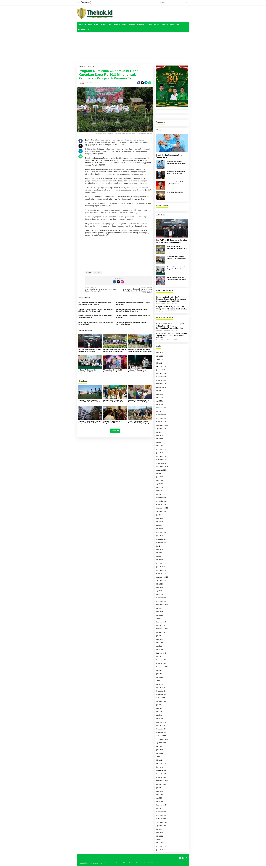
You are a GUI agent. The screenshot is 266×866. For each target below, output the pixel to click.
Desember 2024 (161, 415)
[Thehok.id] (95, 13)
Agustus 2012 (161, 826)
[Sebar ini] (138, 82)
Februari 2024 (161, 449)
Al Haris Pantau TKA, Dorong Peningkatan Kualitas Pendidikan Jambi (114, 401)
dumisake (97, 272)
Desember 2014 (161, 729)
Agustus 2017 (161, 632)
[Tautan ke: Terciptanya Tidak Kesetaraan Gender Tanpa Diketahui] (160, 175)
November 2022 (161, 501)
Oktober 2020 (161, 574)
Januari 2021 (160, 567)
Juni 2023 (159, 477)
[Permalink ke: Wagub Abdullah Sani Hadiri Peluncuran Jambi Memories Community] (115, 361)
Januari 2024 (160, 453)
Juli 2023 (159, 473)
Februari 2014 (161, 763)
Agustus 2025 (161, 387)
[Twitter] (118, 281)
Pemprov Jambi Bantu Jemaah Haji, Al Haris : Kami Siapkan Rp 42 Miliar (95, 316)
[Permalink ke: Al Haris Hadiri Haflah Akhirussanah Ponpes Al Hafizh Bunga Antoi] (115, 341)
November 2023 (161, 460)
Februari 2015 (161, 722)
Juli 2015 (159, 705)
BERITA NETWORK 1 (164, 290)
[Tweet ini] (142, 82)
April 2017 (159, 646)
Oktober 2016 (161, 663)
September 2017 (162, 629)
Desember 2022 (161, 498)
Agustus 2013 (161, 784)
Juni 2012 (159, 832)
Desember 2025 (161, 373)
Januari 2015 (160, 725)
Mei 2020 (159, 584)
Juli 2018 (159, 608)
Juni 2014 (159, 750)
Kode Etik (147, 863)
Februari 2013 (161, 805)
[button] (187, 2)
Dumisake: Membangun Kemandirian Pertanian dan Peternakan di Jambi (175, 162)
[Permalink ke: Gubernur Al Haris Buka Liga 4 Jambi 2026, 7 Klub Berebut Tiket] (90, 392)
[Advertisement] (133, 47)
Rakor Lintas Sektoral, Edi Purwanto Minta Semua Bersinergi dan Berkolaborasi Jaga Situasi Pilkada (137, 290)
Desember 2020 (161, 570)
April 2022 (159, 525)
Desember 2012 (161, 812)
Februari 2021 (161, 563)
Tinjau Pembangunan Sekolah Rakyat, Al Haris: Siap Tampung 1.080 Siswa (138, 422)
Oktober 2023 (161, 463)
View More (115, 430)
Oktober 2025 (161, 380)
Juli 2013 (159, 788)
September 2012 (162, 822)
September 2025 (162, 384)
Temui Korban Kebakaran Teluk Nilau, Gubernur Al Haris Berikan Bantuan (132, 323)
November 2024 (161, 418)
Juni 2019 (159, 587)
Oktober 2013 (161, 777)
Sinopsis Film (156, 863)
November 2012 (161, 815)
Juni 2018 (159, 611)
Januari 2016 (160, 687)
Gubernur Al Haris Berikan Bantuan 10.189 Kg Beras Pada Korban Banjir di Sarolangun (140, 350)
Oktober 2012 (161, 819)
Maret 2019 (160, 594)
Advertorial (81, 83)
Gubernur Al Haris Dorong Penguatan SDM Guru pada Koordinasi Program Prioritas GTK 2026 (114, 422)
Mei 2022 (159, 522)
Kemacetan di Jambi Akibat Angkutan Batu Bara (175, 182)
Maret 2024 (160, 446)
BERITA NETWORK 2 (164, 317)
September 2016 (162, 667)
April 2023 (159, 484)
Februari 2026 (161, 366)
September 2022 (162, 508)
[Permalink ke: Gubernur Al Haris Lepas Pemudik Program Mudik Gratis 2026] (90, 413)
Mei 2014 (159, 753)
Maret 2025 (160, 404)
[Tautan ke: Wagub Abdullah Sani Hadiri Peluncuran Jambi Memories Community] (160, 280)
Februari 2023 (161, 491)
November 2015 (161, 694)
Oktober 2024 (161, 422)
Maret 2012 (160, 843)
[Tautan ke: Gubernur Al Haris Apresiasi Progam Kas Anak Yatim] (160, 270)
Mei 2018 (159, 615)
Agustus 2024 (161, 429)
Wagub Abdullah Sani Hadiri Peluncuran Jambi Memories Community (112, 371)
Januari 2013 (160, 808)
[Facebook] (114, 281)
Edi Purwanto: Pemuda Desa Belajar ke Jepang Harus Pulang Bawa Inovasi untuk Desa (171, 336)
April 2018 (159, 618)
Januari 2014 (160, 767)
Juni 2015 (159, 708)
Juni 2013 (159, 791)
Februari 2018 (161, 622)
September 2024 (162, 425)
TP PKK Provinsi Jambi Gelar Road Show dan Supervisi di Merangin (100, 289)
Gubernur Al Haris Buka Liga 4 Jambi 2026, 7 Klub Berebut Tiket (89, 401)
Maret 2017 (160, 650)
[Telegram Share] (146, 82)
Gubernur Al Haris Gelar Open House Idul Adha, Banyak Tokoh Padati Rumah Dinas (131, 310)
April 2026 (159, 360)
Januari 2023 (160, 494)
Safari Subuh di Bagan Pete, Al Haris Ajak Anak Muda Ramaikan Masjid (95, 323)
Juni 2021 (159, 549)
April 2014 (159, 757)
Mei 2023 (159, 480)
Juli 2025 (159, 391)
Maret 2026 (160, 363)
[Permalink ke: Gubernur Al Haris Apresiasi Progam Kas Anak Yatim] (90, 361)
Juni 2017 (159, 639)
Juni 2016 (159, 674)
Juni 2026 (159, 353)
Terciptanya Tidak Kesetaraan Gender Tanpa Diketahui (176, 172)
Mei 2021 (159, 553)
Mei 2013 (159, 794)
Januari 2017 (160, 656)
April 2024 (159, 442)
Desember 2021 (161, 539)
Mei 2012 (159, 836)
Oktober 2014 (161, 736)
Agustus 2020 (161, 580)
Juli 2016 (159, 670)
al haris (88, 272)
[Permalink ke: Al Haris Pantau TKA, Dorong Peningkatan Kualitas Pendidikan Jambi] (115, 392)
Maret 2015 (160, 719)
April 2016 (159, 681)
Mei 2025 (159, 397)
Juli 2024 (159, 432)
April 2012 (159, 839)
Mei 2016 (159, 677)
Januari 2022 (160, 536)
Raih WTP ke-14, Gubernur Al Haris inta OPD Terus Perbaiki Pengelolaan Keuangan (94, 303)
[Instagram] (122, 281)
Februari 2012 (161, 846)
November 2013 (161, 774)
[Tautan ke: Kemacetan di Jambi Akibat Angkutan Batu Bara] (160, 185)
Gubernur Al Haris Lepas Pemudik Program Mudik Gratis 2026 (89, 422)
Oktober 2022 (161, 504)
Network (125, 863)
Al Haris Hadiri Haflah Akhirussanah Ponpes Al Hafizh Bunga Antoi (133, 303)
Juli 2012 (159, 829)
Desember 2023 (161, 456)
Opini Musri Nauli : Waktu (175, 192)
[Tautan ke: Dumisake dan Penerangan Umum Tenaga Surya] (172, 143)
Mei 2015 (159, 712)
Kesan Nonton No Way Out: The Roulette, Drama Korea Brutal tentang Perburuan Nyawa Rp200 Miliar (171, 299)
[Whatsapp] (149, 82)
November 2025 (161, 377)
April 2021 (159, 556)
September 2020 (162, 577)
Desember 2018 (161, 598)
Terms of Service (116, 863)
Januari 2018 (160, 625)
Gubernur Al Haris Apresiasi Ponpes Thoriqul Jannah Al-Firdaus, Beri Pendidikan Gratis (95, 310)
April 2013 (159, 798)
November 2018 (161, 601)
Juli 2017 (159, 636)
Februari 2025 (161, 408)
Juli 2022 (159, 515)
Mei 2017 (159, 643)
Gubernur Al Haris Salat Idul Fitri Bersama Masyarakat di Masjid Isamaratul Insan (139, 401)
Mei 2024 (159, 439)
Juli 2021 (159, 546)
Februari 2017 (161, 653)
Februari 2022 (161, 532)
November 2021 (161, 542)
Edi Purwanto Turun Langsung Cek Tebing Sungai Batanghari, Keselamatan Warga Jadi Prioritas (170, 326)
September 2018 (162, 605)
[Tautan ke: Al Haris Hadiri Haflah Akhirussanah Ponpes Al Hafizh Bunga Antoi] (160, 250)
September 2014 (162, 739)
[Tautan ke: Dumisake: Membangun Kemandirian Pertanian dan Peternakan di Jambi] (160, 165)
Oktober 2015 (161, 698)
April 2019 (159, 591)
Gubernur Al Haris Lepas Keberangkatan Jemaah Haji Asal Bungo (133, 316)
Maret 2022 (160, 529)
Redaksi (106, 863)
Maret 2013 (160, 801)
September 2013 (162, 781)
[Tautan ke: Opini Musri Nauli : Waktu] (160, 195)
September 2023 (162, 467)
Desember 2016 (161, 660)
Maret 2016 (160, 684)
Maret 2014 (160, 760)
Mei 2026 (159, 356)
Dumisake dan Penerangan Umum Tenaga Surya (169, 156)
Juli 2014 (159, 746)
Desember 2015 (161, 691)
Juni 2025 (159, 394)
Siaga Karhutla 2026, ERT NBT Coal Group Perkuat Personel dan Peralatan (171, 308)
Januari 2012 (160, 850)
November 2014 (161, 732)
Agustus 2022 (161, 511)
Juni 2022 (159, 518)
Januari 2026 (160, 370)
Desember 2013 (161, 770)
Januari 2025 (160, 411)
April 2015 (159, 715)
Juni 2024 (159, 435)
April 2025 (159, 401)
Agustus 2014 (161, 743)
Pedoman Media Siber (136, 863)
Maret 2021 (160, 560)
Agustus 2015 (161, 701)
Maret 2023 (160, 487)
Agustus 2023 (161, 470)
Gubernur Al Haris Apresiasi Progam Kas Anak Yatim (87, 371)
